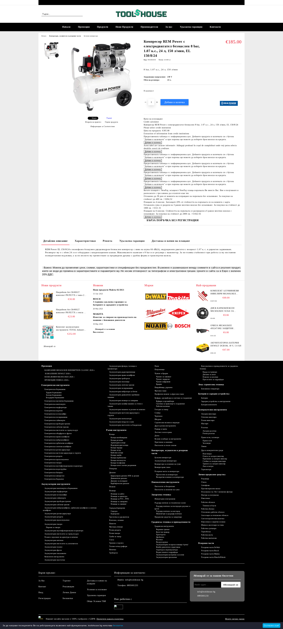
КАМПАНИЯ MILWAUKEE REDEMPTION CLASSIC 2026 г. (70, 370)
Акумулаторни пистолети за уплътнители (61, 544)
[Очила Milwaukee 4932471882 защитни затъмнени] (202, 330)
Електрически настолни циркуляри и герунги (63, 453)
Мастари (204, 424)
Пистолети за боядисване (165, 486)
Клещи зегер (116, 450)
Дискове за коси (209, 374)
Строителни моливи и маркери (167, 423)
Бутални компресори (91, 36)
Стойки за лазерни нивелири (214, 461)
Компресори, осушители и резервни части (65, 36)
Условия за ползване (97, 589)
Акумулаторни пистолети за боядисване (125, 425)
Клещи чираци (116, 448)
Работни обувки (207, 509)
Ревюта (107, 240)
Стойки (158, 413)
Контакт (42, 586)
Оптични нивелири (208, 417)
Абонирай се (49, 346)
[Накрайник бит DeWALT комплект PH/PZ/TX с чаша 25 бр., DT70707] (48, 297)
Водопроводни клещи (119, 445)
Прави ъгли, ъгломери (210, 437)
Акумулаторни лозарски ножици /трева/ (172, 545)
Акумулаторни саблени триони (57, 505)
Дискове (112, 473)
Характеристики (85, 240)
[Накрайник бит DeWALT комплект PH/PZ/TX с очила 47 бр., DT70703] (48, 314)
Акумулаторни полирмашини (121, 388)
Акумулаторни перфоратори (56, 491)
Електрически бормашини (55, 389)
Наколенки (205, 498)
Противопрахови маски (210, 489)
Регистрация (44, 598)
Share (94, 118)
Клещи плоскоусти (118, 460)
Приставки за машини (163, 442)
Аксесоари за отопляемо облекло (214, 515)
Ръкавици (205, 479)
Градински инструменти (164, 526)
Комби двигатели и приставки (168, 547)
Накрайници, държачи (163, 387)
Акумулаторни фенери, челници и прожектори (122, 367)
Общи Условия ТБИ (96, 601)
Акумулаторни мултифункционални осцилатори (64, 531)
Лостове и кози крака (163, 432)
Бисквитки (68, 598)
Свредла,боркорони (117, 508)
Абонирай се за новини (105, 329)
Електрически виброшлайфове (57, 440)
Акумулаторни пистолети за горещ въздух (62, 534)
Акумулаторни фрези (53, 550)
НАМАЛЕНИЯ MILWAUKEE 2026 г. (60, 377)
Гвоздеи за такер (161, 409)
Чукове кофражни (163, 382)
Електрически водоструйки (55, 469)
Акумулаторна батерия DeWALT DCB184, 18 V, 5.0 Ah (225, 344)
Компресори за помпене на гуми (168, 464)
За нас (168, 27)
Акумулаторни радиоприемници (122, 372)
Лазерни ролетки (209, 431)
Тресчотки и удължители (119, 517)
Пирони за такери (53, 527)
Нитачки (112, 550)
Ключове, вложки (116, 520)
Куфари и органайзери (165, 401)
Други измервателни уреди (212, 450)
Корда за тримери (210, 372)
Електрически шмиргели (54, 476)
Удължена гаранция (191, 27)
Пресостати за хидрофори (213, 379)
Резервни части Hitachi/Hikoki (213, 557)
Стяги (111, 540)
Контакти (215, 27)
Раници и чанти (161, 429)
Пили (157, 366)
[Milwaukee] (155, 313)
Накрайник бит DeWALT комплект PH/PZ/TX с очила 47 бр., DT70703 (71, 311)
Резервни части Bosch (210, 551)
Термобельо (206, 532)
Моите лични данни (235, 619)
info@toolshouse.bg (134, 580)
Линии (203, 446)
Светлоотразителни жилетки (212, 519)
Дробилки (160, 537)
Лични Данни (69, 592)
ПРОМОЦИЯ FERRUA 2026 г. (57, 380)
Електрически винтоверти (55, 404)
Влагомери (207, 454)
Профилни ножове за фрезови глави (169, 394)
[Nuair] (155, 326)
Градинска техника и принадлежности (171, 522)
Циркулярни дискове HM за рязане (125, 476)
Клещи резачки (117, 440)
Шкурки (158, 419)
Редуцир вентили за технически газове (170, 503)
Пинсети (112, 524)
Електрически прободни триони (57, 424)
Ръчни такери (114, 533)
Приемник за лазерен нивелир (215, 459)
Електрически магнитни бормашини (59, 401)
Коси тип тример (163, 532)
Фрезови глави (160, 391)
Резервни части (206, 543)
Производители (149, 27)
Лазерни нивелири (208, 414)
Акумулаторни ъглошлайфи (56, 495)
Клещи (112, 434)
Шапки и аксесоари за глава (212, 525)
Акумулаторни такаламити (55, 553)
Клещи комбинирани (119, 438)
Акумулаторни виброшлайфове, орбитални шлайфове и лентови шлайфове (70, 509)
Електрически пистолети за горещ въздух (61, 430)
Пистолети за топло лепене (165, 445)
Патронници (159, 369)
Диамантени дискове (119, 478)
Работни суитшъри (208, 528)
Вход (40, 592)
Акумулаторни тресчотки (55, 560)
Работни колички (163, 406)
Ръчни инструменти (116, 430)
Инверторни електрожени (165, 499)
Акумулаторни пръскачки (166, 557)
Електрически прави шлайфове (57, 437)
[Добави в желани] (239, 92)
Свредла (114, 511)
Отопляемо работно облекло (212, 512)
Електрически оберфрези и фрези (58, 433)
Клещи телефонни (118, 463)
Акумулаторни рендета (54, 517)
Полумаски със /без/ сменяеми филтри (217, 492)
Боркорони (115, 514)
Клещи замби (116, 455)
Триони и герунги (116, 543)
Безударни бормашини (55, 398)
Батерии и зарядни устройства (213, 394)
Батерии (204, 398)
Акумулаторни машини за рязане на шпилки (127, 409)
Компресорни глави (162, 467)
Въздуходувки (162, 542)
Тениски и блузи (209, 506)
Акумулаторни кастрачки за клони (170, 555)
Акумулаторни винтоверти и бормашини (61, 488)
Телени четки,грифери (118, 546)
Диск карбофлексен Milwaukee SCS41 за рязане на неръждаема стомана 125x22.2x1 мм (224, 310)
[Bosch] (178, 326)
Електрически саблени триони (57, 427)
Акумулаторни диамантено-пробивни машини (123, 396)
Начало (66, 27)
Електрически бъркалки (54, 479)
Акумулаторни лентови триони (121, 385)
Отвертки (113, 469)
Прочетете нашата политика (110, 619)
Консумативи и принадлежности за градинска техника (219, 367)
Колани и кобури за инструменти (168, 439)
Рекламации (68, 586)
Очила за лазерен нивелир (213, 456)
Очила (203, 482)
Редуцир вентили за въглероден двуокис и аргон (172, 507)
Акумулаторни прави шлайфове (122, 375)
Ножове (112, 487)
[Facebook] (240, 2)
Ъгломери (206, 443)
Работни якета (207, 535)
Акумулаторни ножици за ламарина (123, 400)
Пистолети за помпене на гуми (167, 490)
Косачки (159, 540)
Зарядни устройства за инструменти (215, 401)
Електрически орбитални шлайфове (59, 443)
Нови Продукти (124, 27)
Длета (157, 436)
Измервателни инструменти (212, 410)
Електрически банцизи (54, 473)
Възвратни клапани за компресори (170, 477)
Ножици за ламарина (119, 501)
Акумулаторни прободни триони (58, 501)
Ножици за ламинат (118, 504)
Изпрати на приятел (93, 122)
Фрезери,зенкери (116, 527)
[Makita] (178, 297)
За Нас (41, 581)
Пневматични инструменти (165, 482)
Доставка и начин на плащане (171, 240)
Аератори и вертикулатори (167, 550)
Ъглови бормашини (54, 395)
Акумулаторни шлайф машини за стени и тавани (125, 405)
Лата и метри (208, 466)
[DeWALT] (155, 297)
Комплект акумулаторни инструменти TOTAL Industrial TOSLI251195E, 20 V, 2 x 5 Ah (71, 328)
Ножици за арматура (119, 496)
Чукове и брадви (161, 373)
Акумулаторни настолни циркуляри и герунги (123, 414)
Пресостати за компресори (166, 475)
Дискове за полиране (119, 481)
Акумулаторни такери (53, 524)
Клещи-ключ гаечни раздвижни (123, 465)
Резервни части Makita (210, 554)
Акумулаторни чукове (53, 547)
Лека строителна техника (211, 384)
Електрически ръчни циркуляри (57, 450)
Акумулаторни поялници (119, 382)
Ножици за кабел (117, 494)
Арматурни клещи (118, 443)
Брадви (159, 384)
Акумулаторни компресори (165, 461)
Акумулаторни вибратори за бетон (123, 392)
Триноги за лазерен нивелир (214, 464)
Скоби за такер (115, 536)
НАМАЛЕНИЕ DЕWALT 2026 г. (58, 374)
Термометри (206, 469)
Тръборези (113, 553)
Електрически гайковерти (55, 420)
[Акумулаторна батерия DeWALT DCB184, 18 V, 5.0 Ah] (202, 348)
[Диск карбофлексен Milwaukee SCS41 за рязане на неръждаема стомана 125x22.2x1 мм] (202, 313)
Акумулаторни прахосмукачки (57, 520)
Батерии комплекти (209, 405)
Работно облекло (208, 502)
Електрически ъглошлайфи (55, 414)
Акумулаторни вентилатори (120, 419)
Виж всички (98, 332)
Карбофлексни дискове (120, 483)
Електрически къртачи (54, 411)
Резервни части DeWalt (210, 547)
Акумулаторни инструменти (55, 484)
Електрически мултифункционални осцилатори (64, 466)
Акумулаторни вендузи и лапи (121, 422)
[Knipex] (178, 313)
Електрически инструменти (55, 385)
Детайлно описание (55, 240)
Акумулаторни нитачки (54, 540)
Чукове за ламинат (163, 377)
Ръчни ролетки (209, 433)
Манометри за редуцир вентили (169, 514)
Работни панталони (209, 538)
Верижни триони (162, 529)
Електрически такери (53, 463)
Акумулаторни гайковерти (55, 498)
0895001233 (65, 2)
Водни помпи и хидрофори (167, 552)
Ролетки (204, 428)
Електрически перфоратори (56, 407)
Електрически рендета (53, 456)
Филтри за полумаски (210, 495)
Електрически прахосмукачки (57, 459)
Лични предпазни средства (211, 474)
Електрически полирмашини (56, 417)
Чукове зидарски (163, 379)
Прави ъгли (207, 441)
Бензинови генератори (210, 389)
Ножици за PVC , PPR (120, 499)
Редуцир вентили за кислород (168, 511)
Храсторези (160, 535)
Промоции (84, 27)
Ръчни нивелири (207, 420)
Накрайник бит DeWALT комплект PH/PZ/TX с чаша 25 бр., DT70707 (70, 294)
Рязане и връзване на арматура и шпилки (61, 537)
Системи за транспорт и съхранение (170, 404)
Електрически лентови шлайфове (58, 447)
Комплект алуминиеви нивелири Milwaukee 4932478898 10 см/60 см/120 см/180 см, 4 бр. (224, 292)
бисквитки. (118, 625)
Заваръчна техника (161, 495)
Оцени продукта (111, 122)
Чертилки (158, 416)
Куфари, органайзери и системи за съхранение (173, 398)
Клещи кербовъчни (118, 458)
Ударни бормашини (54, 393)
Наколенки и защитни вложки (213, 522)
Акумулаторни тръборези (119, 378)
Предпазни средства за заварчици (168, 517)
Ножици (112, 491)
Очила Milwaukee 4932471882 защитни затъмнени (221, 327)
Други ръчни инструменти (165, 426)
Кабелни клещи (117, 453)
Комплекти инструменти (54, 557)
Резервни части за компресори (167, 471)
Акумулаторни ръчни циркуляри (58, 514)
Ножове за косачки (210, 377)
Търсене (66, 581)
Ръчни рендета (115, 530)
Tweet (109, 118)
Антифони (205, 485)
